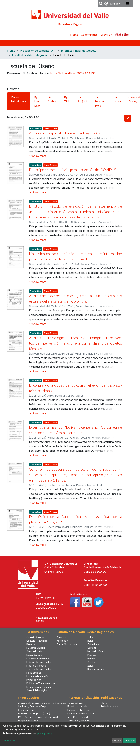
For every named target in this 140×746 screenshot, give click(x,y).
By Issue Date (37, 101)
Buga (90, 640)
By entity (117, 99)
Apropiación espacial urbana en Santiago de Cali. (66, 133)
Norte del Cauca (96, 651)
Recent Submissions (18, 99)
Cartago (92, 647)
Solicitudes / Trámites (78, 720)
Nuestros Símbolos (36, 647)
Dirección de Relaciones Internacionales (39, 717)
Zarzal (91, 665)
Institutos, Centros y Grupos (33, 706)
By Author (52, 99)
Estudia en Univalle (77, 706)
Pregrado (62, 637)
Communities (89, 34)
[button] (106, 3)
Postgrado (62, 640)
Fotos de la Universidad (39, 662)
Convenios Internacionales (81, 713)
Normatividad (33, 672)
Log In (114, 3)
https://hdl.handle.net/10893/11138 (72, 73)
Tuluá (90, 637)
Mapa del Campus (36, 665)
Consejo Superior (35, 637)
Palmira (92, 658)
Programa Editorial (28, 720)
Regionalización (96, 669)
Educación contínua (67, 644)
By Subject (82, 99)
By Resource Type (100, 101)
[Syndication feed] (127, 118)
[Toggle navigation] (128, 3)
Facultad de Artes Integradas (30, 55)
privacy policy (44, 733)
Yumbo (91, 662)
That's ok (129, 740)
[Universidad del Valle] (28, 574)
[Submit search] (100, 3)
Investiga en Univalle (78, 717)
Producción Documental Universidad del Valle (38, 50)
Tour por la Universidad (39, 669)
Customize (9, 740)
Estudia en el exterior (78, 710)
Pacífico (92, 654)
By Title (67, 99)
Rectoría (30, 644)
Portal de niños (34, 679)
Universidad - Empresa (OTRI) (34, 713)
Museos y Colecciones (38, 658)
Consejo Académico (37, 640)
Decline (116, 740)
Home (74, 34)
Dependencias (34, 654)
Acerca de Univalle (36, 651)
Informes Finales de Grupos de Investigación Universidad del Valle (79, 50)
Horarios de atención (37, 676)
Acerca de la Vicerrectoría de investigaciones (42, 702)
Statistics (122, 34)
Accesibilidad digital (37, 690)
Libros (104, 702)
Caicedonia (93, 644)
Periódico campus (110, 706)
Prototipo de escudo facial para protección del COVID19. (73, 169)
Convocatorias (26, 710)
